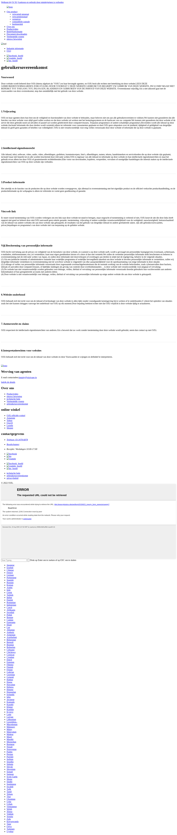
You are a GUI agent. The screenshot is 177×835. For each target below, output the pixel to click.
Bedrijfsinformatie (14, 31)
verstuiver (16, 19)
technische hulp (13, 399)
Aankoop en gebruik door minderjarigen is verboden (41, 2)
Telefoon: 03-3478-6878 (17, 440)
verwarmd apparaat (20, 14)
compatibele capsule (21, 21)
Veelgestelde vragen (15, 36)
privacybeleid (12, 478)
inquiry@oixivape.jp (28, 377)
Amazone (11, 418)
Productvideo (12, 29)
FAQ (9, 51)
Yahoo (9, 420)
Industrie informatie (15, 48)
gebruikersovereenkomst (17, 404)
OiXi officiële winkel (16, 415)
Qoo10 (10, 423)
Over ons (11, 26)
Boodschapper (13, 444)
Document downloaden (17, 34)
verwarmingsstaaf (20, 16)
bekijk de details (8, 382)
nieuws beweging (14, 39)
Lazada (10, 425)
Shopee (10, 428)
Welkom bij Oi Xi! (9, 2)
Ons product (12, 12)
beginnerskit (17, 24)
